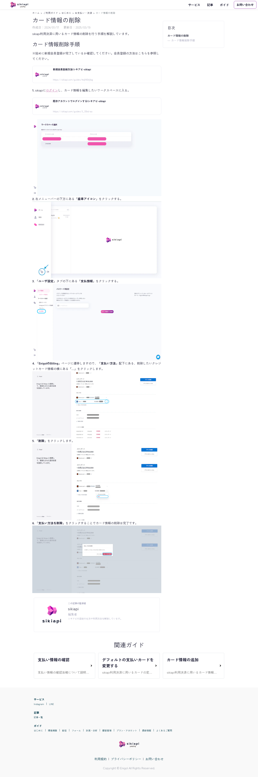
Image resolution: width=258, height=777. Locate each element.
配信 (64, 730)
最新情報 (146, 730)
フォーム (76, 730)
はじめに (66, 12)
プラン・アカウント (127, 730)
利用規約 (100, 759)
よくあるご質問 (164, 730)
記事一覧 (38, 717)
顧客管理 (106, 730)
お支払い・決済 (83, 12)
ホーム (36, 12)
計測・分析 (91, 730)
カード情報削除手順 (183, 40)
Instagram (39, 704)
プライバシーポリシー (126, 759)
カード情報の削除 (105, 12)
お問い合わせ (154, 759)
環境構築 (52, 730)
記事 (210, 4)
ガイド (224, 4)
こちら (142, 53)
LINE (51, 704)
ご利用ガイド (50, 12)
